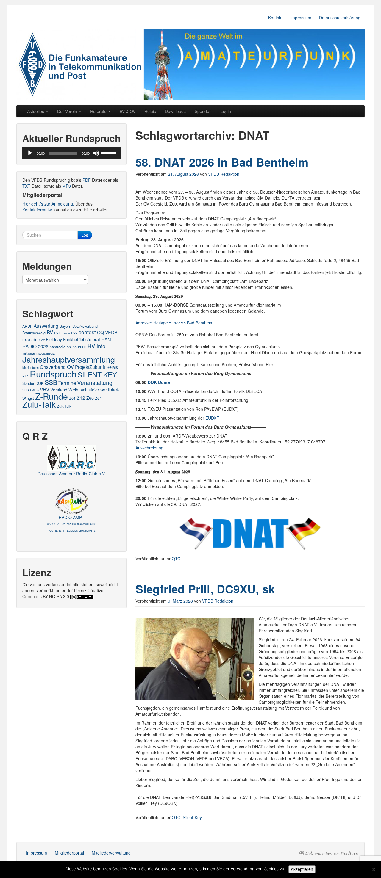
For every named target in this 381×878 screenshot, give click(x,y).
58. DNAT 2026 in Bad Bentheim (221, 162)
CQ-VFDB (107, 332)
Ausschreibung (149, 448)
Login (226, 111)
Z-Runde (51, 396)
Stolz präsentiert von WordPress (332, 853)
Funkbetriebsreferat (81, 339)
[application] (71, 153)
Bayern (65, 326)
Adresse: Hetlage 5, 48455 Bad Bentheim (174, 323)
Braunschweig (34, 332)
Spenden (203, 111)
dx (43, 340)
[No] (374, 869)
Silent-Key (192, 817)
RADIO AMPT (71, 523)
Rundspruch (53, 373)
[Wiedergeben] (30, 153)
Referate (99, 111)
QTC (176, 559)
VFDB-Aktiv (30, 390)
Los (84, 235)
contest (87, 332)
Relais (150, 111)
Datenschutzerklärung (339, 18)
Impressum (300, 18)
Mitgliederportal (69, 853)
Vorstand (58, 390)
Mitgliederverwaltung (111, 853)
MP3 (66, 186)
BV (50, 332)
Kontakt (275, 18)
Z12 (81, 397)
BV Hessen (62, 333)
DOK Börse (159, 382)
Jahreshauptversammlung (68, 359)
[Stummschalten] (96, 153)
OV (70, 366)
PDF (86, 180)
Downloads (175, 111)
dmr (36, 339)
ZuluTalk (64, 406)
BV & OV (127, 111)
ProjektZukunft (90, 366)
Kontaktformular (37, 210)
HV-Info (96, 346)
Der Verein (67, 111)
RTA (25, 376)
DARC (27, 340)
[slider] (109, 152)
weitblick (109, 389)
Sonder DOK (32, 383)
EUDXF (212, 418)
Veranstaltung (95, 382)
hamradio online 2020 (68, 346)
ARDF (27, 326)
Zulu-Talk (39, 404)
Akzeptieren (302, 869)
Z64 (98, 398)
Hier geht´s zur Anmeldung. (48, 204)
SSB (51, 382)
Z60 (90, 398)
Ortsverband (53, 366)
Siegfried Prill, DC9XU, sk (205, 589)
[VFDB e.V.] (190, 64)
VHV (44, 389)
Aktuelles (36, 111)
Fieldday (54, 339)
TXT (26, 186)
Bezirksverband (85, 326)
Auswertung (46, 325)
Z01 (72, 398)
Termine (67, 382)
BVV (74, 333)
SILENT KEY (97, 374)
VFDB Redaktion (223, 174)
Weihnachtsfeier (83, 390)
